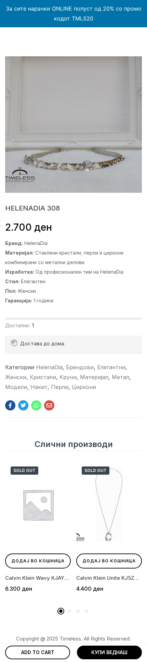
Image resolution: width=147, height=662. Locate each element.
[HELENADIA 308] (10, 405)
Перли (59, 387)
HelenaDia (49, 367)
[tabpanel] (38, 532)
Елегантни (111, 367)
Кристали (43, 377)
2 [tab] (69, 611)
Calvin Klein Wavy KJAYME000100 (38, 578)
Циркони (84, 387)
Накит (39, 387)
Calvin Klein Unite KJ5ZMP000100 (109, 578)
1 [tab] (61, 611)
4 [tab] (86, 611)
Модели (16, 387)
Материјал (94, 377)
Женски (15, 377)
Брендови (80, 367)
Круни (68, 377)
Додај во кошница (38, 560)
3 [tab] (78, 611)
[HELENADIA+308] (23, 405)
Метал (120, 377)
